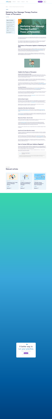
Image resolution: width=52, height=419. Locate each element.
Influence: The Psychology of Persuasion (38, 49)
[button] (14, 1)
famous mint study (23, 122)
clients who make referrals (40, 136)
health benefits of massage (42, 83)
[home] (8, 1)
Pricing (27, 1)
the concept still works (37, 88)
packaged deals (33, 95)
